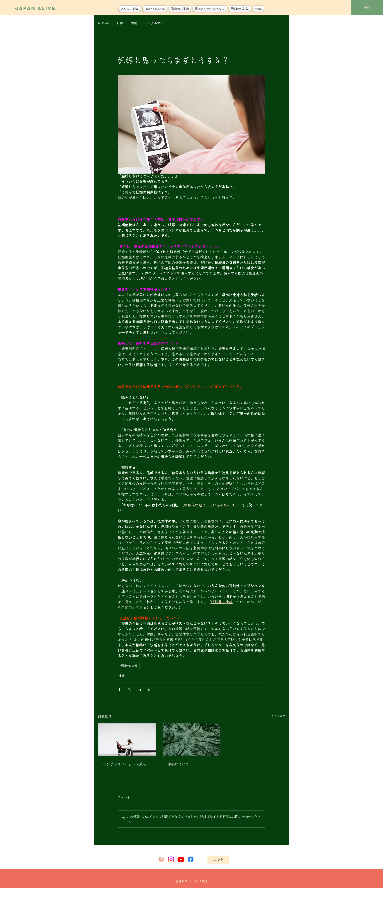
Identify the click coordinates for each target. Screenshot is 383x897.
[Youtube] (181, 859)
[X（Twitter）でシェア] (129, 689)
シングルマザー (155, 23)
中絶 (134, 23)
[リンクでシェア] (149, 689)
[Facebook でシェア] (119, 689)
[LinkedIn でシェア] (139, 689)
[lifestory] (161, 859)
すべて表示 (278, 715)
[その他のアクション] (263, 49)
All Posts (103, 23)
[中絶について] (191, 739)
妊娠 (120, 23)
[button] (280, 23)
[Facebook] (190, 859)
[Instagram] (171, 859)
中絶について (178, 764)
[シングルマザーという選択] (127, 739)
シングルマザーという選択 (124, 764)
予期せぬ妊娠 (128, 665)
